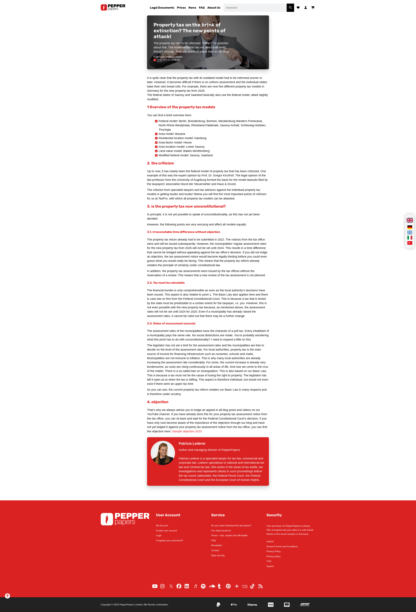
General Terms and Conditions (282, 546)
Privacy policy (273, 556)
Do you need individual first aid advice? (231, 525)
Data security (218, 555)
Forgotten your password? (169, 540)
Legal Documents (162, 7)
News (192, 7)
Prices (181, 7)
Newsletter (216, 545)
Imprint (270, 541)
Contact (215, 550)
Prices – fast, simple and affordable (229, 535)
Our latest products (221, 530)
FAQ (202, 7)
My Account (162, 525)
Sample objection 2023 (187, 431)
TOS (268, 561)
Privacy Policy (273, 551)
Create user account (166, 530)
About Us (214, 7)
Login (159, 535)
